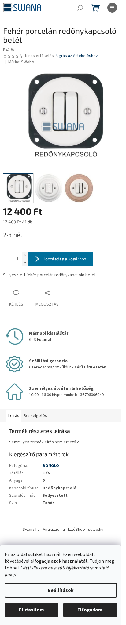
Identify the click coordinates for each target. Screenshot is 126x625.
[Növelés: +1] (25, 255)
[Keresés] (80, 8)
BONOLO (51, 466)
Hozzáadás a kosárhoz (64, 258)
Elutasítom (31, 610)
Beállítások (61, 590)
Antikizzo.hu (54, 530)
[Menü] (112, 8)
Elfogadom (89, 610)
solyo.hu (95, 530)
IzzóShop (76, 530)
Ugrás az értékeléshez (77, 56)
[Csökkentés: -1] (25, 262)
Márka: (21, 62)
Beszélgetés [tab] (35, 416)
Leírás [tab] (13, 416)
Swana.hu (31, 530)
